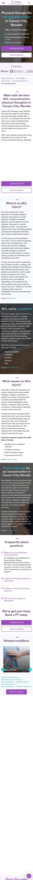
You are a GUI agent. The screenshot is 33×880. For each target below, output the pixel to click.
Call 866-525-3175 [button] (16, 48)
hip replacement (22, 682)
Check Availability (16, 55)
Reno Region (21, 78)
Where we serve (7, 78)
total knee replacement (10, 677)
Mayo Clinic (11, 298)
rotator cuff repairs (24, 686)
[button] (3, 2)
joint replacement (8, 684)
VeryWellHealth (12, 367)
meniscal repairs (7, 682)
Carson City (5, 81)
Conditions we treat (20, 81)
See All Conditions (16, 692)
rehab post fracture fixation (11, 679)
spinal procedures (8, 686)
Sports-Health (12, 459)
